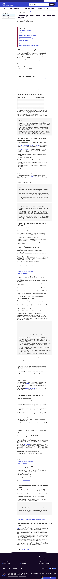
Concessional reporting (46, 11)
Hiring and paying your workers (34, 11)
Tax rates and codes (6, 561)
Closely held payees (6, 15)
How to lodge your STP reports (24, 42)
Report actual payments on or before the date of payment (28, 145)
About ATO (4, 568)
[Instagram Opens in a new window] (55, 568)
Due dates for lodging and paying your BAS (25, 271)
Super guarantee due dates (23, 273)
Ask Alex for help (49, 577)
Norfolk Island (23, 561)
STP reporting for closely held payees (25, 30)
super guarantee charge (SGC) (30, 388)
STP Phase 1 (28, 85)
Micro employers (5, 13)
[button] (33, 24)
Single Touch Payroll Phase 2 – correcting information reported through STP (31, 519)
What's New (42, 1)
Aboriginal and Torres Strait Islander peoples (28, 559)
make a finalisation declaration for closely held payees (26, 235)
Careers (9, 568)
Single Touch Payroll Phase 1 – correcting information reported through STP (31, 517)
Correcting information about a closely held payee (28, 43)
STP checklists (21, 481)
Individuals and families (18, 8)
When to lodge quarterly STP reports (25, 40)
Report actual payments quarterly (25, 37)
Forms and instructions (7, 559)
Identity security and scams (43, 561)
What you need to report (23, 32)
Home (11, 8)
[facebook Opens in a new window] (50, 568)
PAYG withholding (25, 263)
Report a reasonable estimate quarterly (26, 38)
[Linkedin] (53, 568)
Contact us (41, 559)
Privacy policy (15, 568)
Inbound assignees (6, 17)
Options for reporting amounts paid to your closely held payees (30, 33)
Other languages (23, 563)
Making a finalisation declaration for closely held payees (29, 45)
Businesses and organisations (30, 8)
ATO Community (29, 1)
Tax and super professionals (43, 8)
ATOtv (21, 568)
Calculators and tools (6, 563)
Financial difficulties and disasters (44, 563)
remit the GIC (28, 383)
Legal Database (35, 1)
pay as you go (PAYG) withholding (32, 79)
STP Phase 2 (34, 85)
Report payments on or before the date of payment (28, 35)
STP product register (27, 480)
